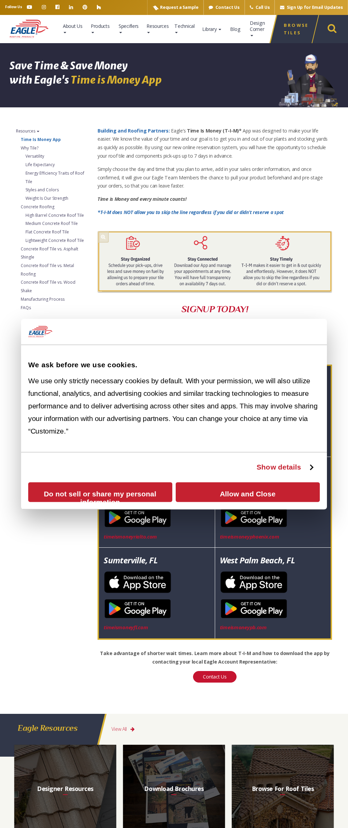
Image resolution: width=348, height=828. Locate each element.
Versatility (34, 156)
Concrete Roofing (37, 206)
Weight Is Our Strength (46, 198)
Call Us (262, 7)
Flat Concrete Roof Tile (47, 232)
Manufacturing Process (43, 299)
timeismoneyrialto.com (130, 536)
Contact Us (227, 7)
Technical (184, 26)
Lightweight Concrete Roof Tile (54, 240)
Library (210, 29)
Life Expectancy (40, 165)
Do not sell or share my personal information (100, 496)
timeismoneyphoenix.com (249, 536)
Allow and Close (248, 494)
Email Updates (315, 7)
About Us (73, 26)
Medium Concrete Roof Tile (51, 223)
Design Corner (257, 26)
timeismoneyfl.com (126, 627)
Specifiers (129, 26)
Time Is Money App (41, 139)
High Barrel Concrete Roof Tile (54, 215)
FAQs (26, 307)
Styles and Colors (42, 190)
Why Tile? (29, 148)
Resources (157, 26)
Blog (235, 29)
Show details (279, 467)
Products (100, 26)
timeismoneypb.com (243, 627)
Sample (179, 7)
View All (119, 729)
